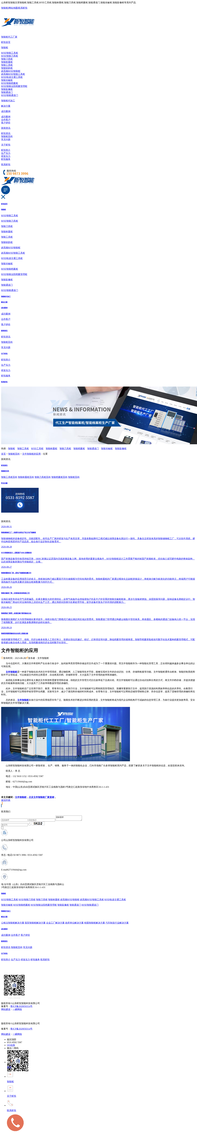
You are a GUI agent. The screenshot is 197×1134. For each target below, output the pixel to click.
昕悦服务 (5, 159)
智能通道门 (7, 92)
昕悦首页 (5, 42)
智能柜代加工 (8, 100)
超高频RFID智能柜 (10, 71)
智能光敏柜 (7, 80)
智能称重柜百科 (26, 477)
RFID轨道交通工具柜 (12, 77)
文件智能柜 (21, 797)
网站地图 (13, 8)
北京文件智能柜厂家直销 (41, 797)
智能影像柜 (7, 89)
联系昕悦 (22, 8)
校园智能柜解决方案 (94, 923)
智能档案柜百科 (59, 477)
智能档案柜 (79, 448)
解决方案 (5, 106)
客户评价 (5, 122)
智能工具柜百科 (9, 477)
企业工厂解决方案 (55, 923)
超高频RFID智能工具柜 (13, 74)
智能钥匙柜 (7, 68)
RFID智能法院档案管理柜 (14, 86)
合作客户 (5, 119)
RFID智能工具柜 (9, 53)
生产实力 (5, 153)
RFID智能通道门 (9, 95)
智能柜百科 (7, 136)
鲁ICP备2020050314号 (21, 1006)
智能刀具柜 (7, 59)
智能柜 (4, 8)
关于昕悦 (5, 145)
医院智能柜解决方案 (35, 923)
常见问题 (5, 139)
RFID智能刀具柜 (9, 56)
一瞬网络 (17, 1009)
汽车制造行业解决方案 (117, 923)
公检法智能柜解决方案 (12, 923)
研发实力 (5, 156)
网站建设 (5, 1009)
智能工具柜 (7, 65)
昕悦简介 (5, 150)
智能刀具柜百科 (43, 477)
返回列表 (5, 800)
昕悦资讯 (5, 133)
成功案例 (5, 111)
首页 (3, 454)
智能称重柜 (7, 62)
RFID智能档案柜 (9, 83)
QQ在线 (11, 1045)
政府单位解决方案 (74, 923)
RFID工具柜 (37, 448)
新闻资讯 (5, 128)
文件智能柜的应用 (31, 454)
